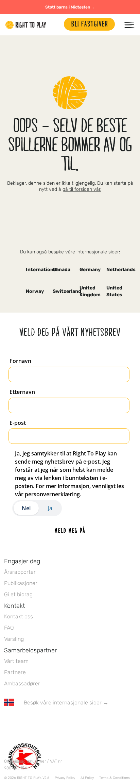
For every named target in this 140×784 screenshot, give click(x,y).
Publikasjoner (20, 583)
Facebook (8, 722)
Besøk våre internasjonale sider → (66, 702)
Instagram (36, 722)
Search (55, 24)
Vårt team (16, 661)
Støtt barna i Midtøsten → (70, 7)
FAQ (9, 627)
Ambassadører (22, 683)
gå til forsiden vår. (82, 189)
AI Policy (87, 778)
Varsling (14, 639)
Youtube (65, 722)
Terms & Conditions (114, 778)
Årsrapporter (20, 572)
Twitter (22, 722)
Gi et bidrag (18, 594)
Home (25, 25)
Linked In (50, 722)
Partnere (15, 672)
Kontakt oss (18, 616)
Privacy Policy (65, 778)
